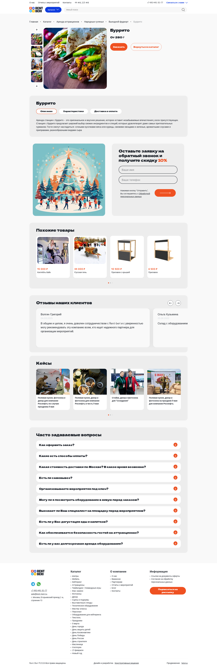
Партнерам (117, 582)
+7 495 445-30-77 (155, 2)
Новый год (77, 653)
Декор (75, 597)
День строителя (79, 641)
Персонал (76, 611)
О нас (32, 2)
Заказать (119, 46)
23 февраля (77, 650)
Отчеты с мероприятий (48, 2)
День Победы (78, 635)
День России (78, 638)
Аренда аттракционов (68, 21)
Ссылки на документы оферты (165, 576)
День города (78, 626)
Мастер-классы (79, 608)
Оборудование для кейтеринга (86, 614)
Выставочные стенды (82, 602)
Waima (184, 663)
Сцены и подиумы (80, 599)
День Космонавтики (81, 632)
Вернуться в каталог (146, 46)
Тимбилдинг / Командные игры (86, 588)
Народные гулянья (94, 21)
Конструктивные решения (127, 663)
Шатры (75, 576)
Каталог (47, 21)
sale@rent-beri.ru (39, 594)
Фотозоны (76, 593)
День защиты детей (81, 629)
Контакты (67, 2)
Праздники (77, 620)
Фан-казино (77, 591)
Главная (33, 21)
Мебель (75, 579)
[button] (37, 30)
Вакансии (116, 579)
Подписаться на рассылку (168, 591)
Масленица (77, 644)
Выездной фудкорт (118, 21)
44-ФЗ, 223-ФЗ (82, 2)
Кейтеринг (77, 582)
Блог (114, 588)
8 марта (75, 623)
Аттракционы (78, 585)
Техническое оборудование (85, 605)
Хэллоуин (76, 647)
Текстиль (76, 617)
